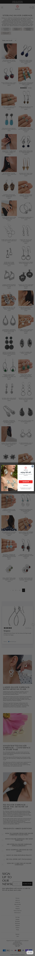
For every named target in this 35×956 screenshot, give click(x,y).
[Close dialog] (33, 466)
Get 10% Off (26, 481)
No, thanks (25, 485)
